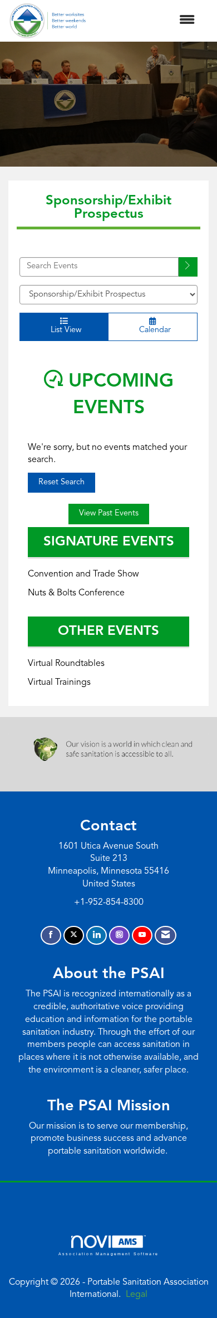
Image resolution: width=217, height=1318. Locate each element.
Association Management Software (108, 1253)
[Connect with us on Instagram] (119, 935)
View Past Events (109, 513)
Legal (136, 1294)
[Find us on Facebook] (51, 935)
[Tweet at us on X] (73, 935)
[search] (188, 267)
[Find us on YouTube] (142, 935)
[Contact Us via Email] (165, 935)
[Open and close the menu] (146, 21)
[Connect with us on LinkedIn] (96, 935)
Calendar (153, 330)
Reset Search (61, 482)
